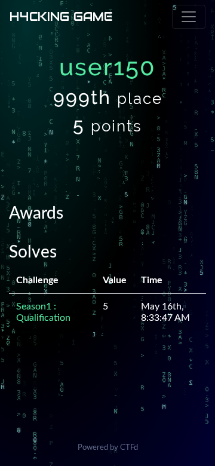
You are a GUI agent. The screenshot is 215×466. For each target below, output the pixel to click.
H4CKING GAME (61, 16)
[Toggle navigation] (188, 17)
